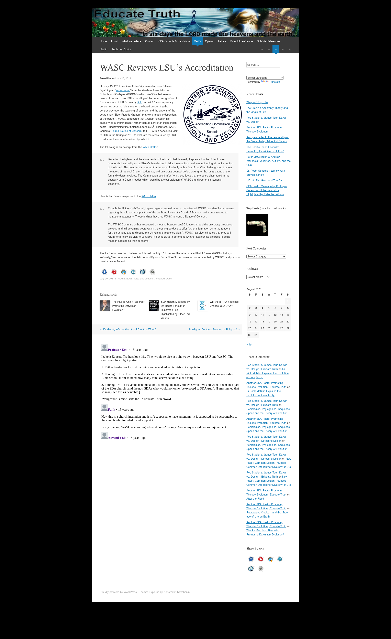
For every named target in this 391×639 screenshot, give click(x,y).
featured (160, 278)
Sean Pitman (107, 78)
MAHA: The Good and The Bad (264, 180)
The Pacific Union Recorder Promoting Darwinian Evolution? (128, 306)
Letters (222, 41)
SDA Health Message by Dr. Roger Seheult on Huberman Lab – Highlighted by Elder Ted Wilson (175, 310)
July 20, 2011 (123, 78)
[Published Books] (289, 49)
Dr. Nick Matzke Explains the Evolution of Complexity (267, 373)
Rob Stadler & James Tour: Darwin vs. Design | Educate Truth (266, 367)
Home (103, 41)
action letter (123, 90)
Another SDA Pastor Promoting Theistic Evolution (264, 129)
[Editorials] (262, 49)
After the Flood (255, 498)
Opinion (209, 41)
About (114, 41)
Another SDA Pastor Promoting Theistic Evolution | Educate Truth (266, 385)
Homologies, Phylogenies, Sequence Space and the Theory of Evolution (268, 411)
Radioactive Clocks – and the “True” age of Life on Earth (267, 514)
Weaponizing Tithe (257, 102)
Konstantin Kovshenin (177, 592)
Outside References (268, 41)
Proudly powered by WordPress (118, 592)
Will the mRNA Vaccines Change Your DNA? (224, 304)
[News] (275, 49)
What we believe (131, 41)
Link (139, 102)
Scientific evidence (241, 41)
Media (197, 41)
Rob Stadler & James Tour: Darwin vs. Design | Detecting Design (266, 439)
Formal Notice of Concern (126, 131)
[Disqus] (171, 394)
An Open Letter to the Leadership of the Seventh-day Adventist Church (267, 139)
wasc (169, 278)
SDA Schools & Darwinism (174, 41)
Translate (274, 82)
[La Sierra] (282, 49)
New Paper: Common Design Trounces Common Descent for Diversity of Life (268, 463)
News (129, 278)
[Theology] (269, 49)
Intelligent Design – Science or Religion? (214, 329)
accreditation (147, 278)
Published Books (121, 49)
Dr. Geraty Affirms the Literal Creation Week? (128, 329)
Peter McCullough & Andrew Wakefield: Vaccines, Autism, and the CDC (268, 161)
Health (103, 49)
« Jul (249, 344)
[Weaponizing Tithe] (257, 225)
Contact (149, 41)
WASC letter (150, 147)
